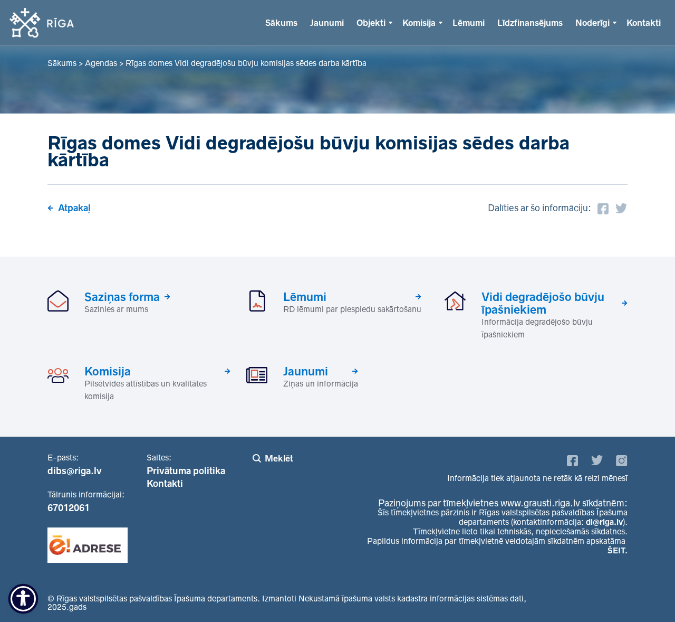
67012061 (68, 508)
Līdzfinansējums (530, 22)
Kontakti (643, 22)
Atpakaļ (74, 208)
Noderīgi (592, 22)
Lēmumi (468, 22)
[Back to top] (645, 592)
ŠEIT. (618, 550)
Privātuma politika (186, 471)
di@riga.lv (604, 521)
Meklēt (279, 458)
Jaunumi (327, 22)
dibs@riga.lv (74, 471)
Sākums (281, 22)
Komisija (419, 22)
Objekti (370, 22)
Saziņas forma (122, 296)
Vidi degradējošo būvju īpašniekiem (542, 303)
